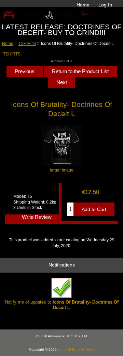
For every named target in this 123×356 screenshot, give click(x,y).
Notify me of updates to (62, 305)
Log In (105, 4)
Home (83, 4)
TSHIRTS (27, 43)
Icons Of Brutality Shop (76, 349)
